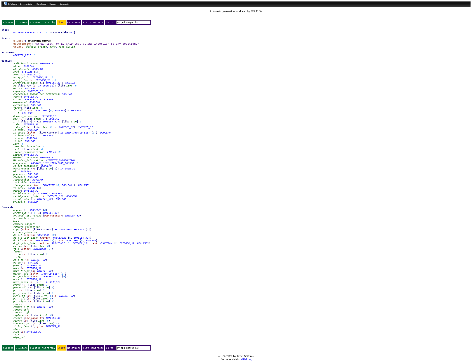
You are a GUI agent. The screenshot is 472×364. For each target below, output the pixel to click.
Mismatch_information (28, 160)
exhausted (20, 102)
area (16, 71)
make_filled (67, 46)
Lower (17, 154)
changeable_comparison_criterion (36, 94)
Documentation (26, 4)
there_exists (22, 185)
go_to (17, 262)
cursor (17, 99)
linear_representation (28, 152)
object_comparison (25, 165)
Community (64, 4)
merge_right (21, 276)
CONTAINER (39, 248)
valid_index (21, 199)
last (16, 149)
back (16, 221)
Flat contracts (93, 22)
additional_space (25, 63)
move (16, 279)
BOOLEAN (29, 66)
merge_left (20, 273)
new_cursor (20, 163)
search (17, 320)
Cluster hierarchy (42, 22)
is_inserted (21, 135)
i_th (16, 121)
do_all (17, 235)
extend (17, 246)
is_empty (19, 130)
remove (17, 304)
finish (17, 251)
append (17, 210)
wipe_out (19, 337)
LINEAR (51, 152)
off (15, 171)
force (17, 254)
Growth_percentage (25, 116)
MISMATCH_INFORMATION (60, 160)
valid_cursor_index (26, 196)
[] (32, 121)
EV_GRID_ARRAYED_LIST (28, 32)
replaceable (21, 179)
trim (16, 334)
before (17, 88)
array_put (20, 213)
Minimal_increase (25, 157)
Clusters (22, 22)
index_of (19, 127)
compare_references (26, 226)
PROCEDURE (43, 235)
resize (17, 318)
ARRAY (31, 188)
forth (17, 257)
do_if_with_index (25, 243)
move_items (20, 282)
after (17, 66)
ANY (71, 32)
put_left (19, 298)
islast (17, 141)
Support (52, 4)
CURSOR (42, 193)
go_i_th (18, 260)
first (17, 107)
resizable (20, 182)
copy (16, 229)
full (16, 113)
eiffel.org (246, 359)
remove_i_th (21, 307)
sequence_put (22, 323)
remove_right (22, 312)
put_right (20, 301)
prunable (19, 174)
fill (16, 248)
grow (16, 265)
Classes (8, 22)
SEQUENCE (35, 210)
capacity (19, 91)
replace (18, 315)
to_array (19, 188)
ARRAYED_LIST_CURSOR (39, 99)
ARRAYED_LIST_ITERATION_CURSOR (52, 163)
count (17, 96)
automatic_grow (23, 218)
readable (19, 177)
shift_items (21, 326)
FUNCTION (41, 110)
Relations (74, 22)
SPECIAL (27, 71)
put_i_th (19, 295)
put (15, 290)
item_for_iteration (26, 146)
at (14, 85)
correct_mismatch (25, 232)
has (15, 118)
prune (17, 284)
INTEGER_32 (47, 63)
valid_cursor (22, 193)
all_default (21, 69)
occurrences (21, 168)
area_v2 (18, 74)
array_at (19, 77)
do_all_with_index (25, 237)
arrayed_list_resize (27, 215)
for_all (18, 110)
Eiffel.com (12, 4)
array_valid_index (25, 83)
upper (17, 190)
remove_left (21, 309)
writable (19, 201)
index (17, 124)
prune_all (20, 287)
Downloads (41, 4)
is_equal (19, 132)
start (17, 329)
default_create (36, 46)
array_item (20, 80)
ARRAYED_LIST (22, 55)
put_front (20, 293)
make (53, 46)
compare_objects (24, 224)
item (69, 85)
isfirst (18, 138)
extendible (20, 105)
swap (16, 331)
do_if (17, 240)
